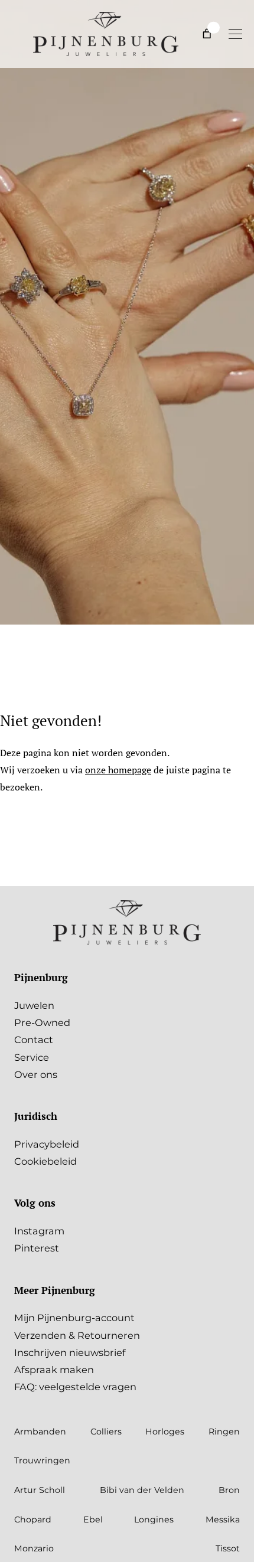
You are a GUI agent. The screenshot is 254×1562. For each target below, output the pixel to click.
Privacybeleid (46, 1144)
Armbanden (40, 1431)
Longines (154, 1519)
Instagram (39, 1231)
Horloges (164, 1431)
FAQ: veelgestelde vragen (75, 1387)
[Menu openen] (235, 34)
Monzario (34, 1548)
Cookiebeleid (45, 1161)
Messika (223, 1519)
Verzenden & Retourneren (77, 1335)
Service (31, 1057)
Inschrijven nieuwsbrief (70, 1352)
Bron (229, 1490)
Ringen (224, 1431)
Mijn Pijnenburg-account (74, 1318)
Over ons (35, 1074)
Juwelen (34, 1005)
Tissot (228, 1548)
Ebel (93, 1519)
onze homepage (118, 769)
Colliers (106, 1431)
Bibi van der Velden (142, 1490)
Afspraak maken (54, 1369)
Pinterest (36, 1248)
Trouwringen (42, 1460)
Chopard (32, 1519)
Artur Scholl (39, 1490)
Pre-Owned (42, 1022)
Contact (33, 1039)
